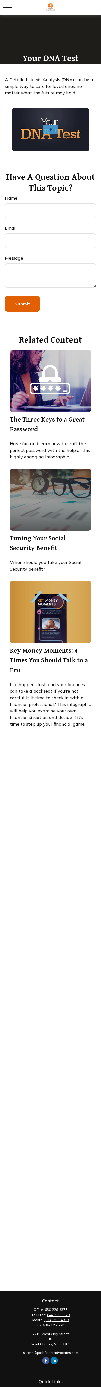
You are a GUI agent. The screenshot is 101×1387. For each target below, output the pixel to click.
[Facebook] (45, 1360)
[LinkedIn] (54, 1360)
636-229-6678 (56, 1310)
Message (14, 258)
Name (11, 198)
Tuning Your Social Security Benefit (38, 542)
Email (11, 228)
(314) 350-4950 (56, 1320)
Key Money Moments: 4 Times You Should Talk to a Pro (49, 660)
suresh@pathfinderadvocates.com (50, 1352)
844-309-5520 (58, 1315)
